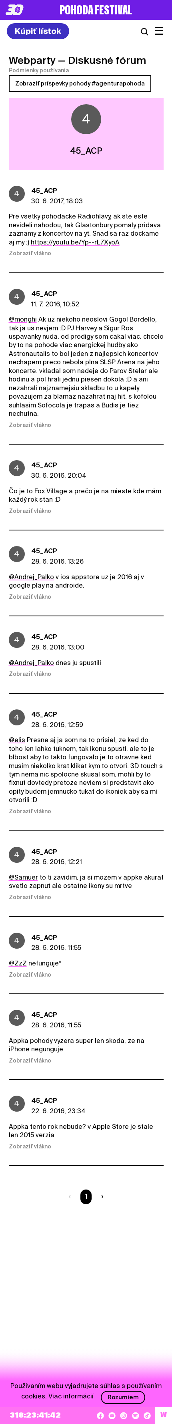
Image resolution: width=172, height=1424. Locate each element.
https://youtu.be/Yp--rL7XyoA (75, 242)
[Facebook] (100, 1415)
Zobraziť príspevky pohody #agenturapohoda (80, 83)
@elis (17, 740)
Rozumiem (123, 1397)
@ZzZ (18, 963)
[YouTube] (112, 1415)
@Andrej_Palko (31, 577)
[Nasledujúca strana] (101, 1197)
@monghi (23, 319)
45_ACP (44, 191)
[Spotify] (135, 1415)
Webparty (32, 60)
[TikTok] (147, 1415)
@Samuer (23, 877)
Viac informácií (71, 1396)
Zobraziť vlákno (30, 253)
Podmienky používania (39, 70)
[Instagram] (123, 1415)
